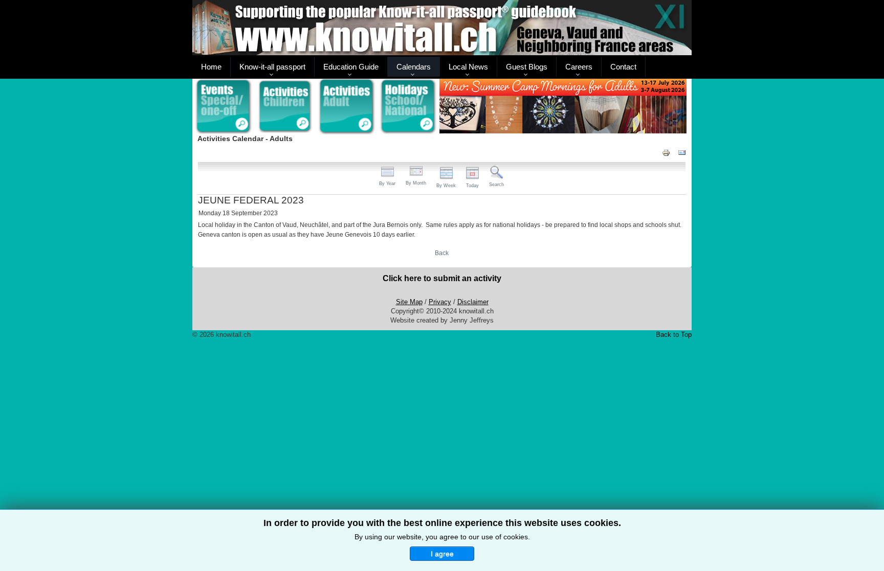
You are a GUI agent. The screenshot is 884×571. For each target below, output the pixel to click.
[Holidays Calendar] (408, 106)
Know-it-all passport (272, 66)
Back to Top (674, 334)
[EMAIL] (682, 152)
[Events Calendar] (223, 106)
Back (442, 253)
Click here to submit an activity (442, 278)
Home (211, 66)
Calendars (413, 66)
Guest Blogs (526, 66)
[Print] (666, 152)
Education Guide (351, 66)
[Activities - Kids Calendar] (285, 106)
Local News (468, 66)
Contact (623, 66)
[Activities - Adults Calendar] (347, 106)
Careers (578, 66)
